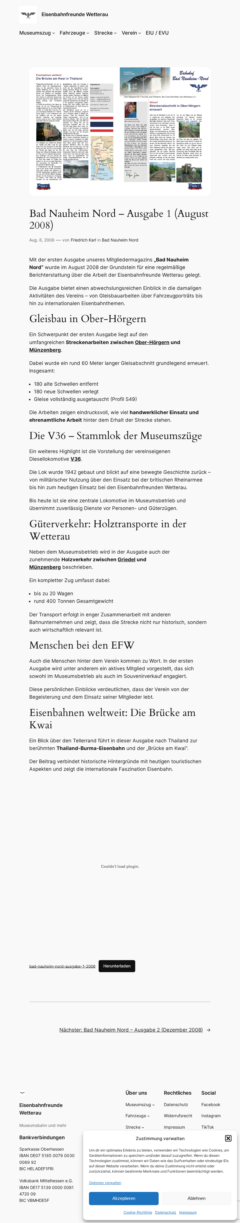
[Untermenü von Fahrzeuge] (87, 32)
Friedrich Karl (83, 239)
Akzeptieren (123, 1198)
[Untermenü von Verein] (139, 32)
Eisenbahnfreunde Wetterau (75, 14)
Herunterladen (117, 965)
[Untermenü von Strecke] (115, 32)
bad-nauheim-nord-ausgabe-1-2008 (62, 966)
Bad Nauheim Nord (120, 239)
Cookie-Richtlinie (138, 1212)
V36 (76, 459)
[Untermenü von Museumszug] (53, 32)
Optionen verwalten (105, 1183)
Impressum (188, 1212)
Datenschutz (165, 1212)
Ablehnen (196, 1198)
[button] (228, 1138)
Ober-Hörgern (152, 342)
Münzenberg (45, 350)
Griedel (127, 559)
